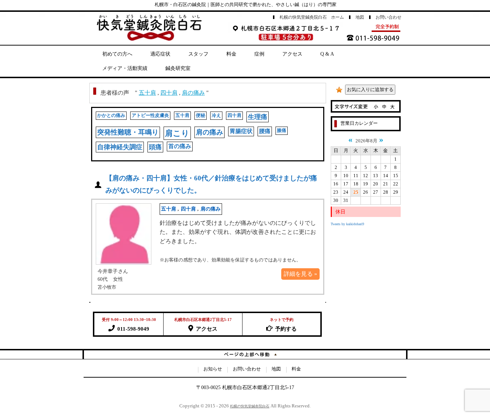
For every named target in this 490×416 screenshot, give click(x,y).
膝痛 (281, 130)
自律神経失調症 (119, 147)
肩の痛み (193, 93)
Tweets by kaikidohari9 (347, 224)
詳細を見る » (300, 274)
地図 (359, 17)
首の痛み (179, 146)
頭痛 (155, 147)
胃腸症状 (241, 131)
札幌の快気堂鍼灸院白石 (249, 406)
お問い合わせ (388, 17)
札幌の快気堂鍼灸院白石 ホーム (311, 17)
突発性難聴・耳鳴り (128, 132)
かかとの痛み (111, 115)
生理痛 (257, 116)
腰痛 (264, 131)
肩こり (177, 133)
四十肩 (169, 93)
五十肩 (147, 93)
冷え (216, 115)
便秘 (200, 115)
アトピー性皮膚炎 (150, 115)
